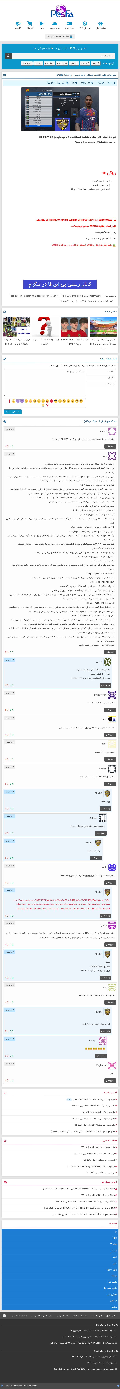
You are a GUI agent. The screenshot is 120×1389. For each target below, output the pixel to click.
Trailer (113, 1244)
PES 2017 (51, 82)
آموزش (114, 1250)
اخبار (115, 1257)
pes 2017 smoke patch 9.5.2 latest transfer (82, 296)
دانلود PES (112, 1282)
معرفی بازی (112, 1294)
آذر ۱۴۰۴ (95, 63)
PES (115, 1238)
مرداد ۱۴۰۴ (49, 63)
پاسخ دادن (110, 446)
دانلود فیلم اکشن (19, 1316)
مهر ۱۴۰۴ (74, 63)
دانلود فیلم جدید (80, 1316)
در (79, 1188)
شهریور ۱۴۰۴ (62, 63)
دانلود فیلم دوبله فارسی (42, 1316)
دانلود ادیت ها (110, 1288)
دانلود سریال (62, 1316)
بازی (115, 1263)
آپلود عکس (97, 1316)
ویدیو (114, 1307)
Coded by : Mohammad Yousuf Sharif (20, 1385)
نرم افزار (113, 1300)
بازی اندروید (111, 1269)
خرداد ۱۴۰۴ (27, 63)
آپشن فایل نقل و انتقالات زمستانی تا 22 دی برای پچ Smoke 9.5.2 (87, 301)
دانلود (82, 245)
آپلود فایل (110, 1316)
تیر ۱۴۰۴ (38, 63)
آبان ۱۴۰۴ (85, 63)
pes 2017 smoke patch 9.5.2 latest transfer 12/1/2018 (35, 296)
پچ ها (114, 1275)
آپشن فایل (61, 82)
